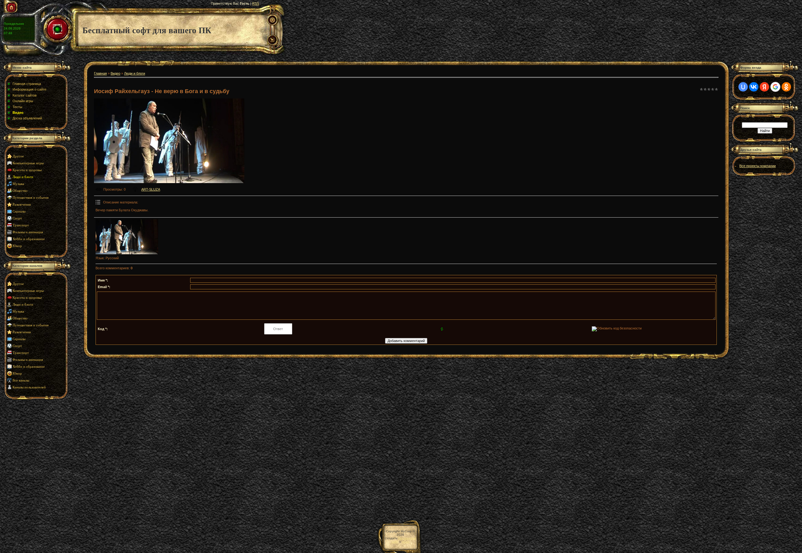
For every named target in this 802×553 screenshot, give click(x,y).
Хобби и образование (29, 239)
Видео (115, 73)
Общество (20, 190)
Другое (18, 156)
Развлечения (22, 204)
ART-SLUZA (150, 189)
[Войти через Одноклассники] (786, 87)
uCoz (405, 541)
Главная (100, 73)
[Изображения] (127, 237)
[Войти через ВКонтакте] (753, 87)
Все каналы (21, 380)
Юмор (17, 246)
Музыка (18, 184)
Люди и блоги (23, 177)
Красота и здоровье (27, 170)
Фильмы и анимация (28, 232)
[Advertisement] (42, 456)
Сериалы (19, 211)
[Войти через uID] (743, 87)
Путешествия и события (31, 197)
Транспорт (21, 225)
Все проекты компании (757, 166)
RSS (255, 3)
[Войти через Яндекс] (764, 87)
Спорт (17, 218)
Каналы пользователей (29, 387)
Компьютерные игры (28, 163)
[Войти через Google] (775, 87)
